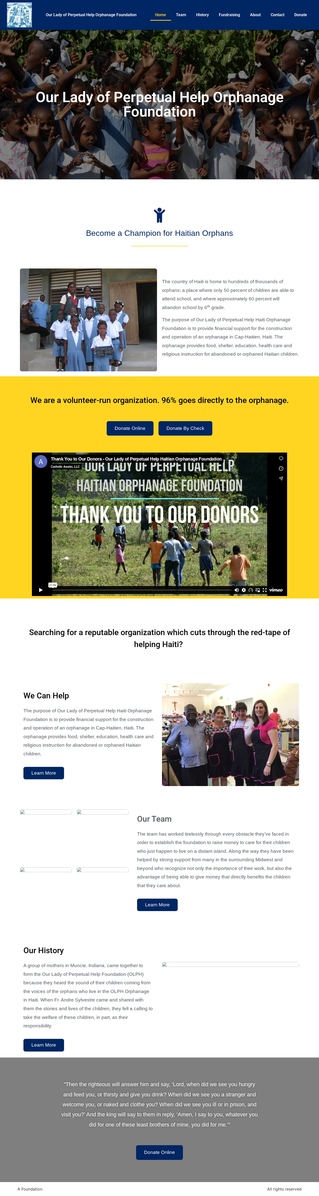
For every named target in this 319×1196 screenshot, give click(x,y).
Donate (300, 14)
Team (181, 14)
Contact (277, 14)
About (255, 14)
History (202, 14)
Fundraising (229, 14)
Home (160, 14)
